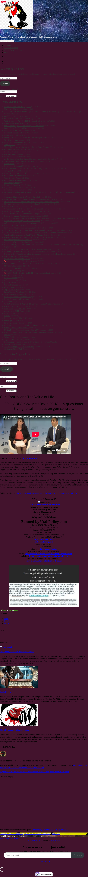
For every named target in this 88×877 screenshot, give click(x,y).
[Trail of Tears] (19, 687)
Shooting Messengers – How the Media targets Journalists (27, 137)
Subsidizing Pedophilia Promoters (18, 240)
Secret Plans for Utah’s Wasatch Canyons (20, 128)
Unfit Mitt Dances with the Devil (17, 297)
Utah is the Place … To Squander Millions (21, 325)
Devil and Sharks (11, 190)
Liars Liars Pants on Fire (14, 225)
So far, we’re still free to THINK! (17, 259)
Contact (7, 52)
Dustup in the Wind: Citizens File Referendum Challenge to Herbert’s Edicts (35, 254)
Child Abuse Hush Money (14, 175)
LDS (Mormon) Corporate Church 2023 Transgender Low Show (30, 168)
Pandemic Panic (10, 313)
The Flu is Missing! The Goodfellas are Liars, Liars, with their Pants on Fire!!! (35, 218)
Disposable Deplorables (14, 256)
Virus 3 (7, 316)
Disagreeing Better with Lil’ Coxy (17, 123)
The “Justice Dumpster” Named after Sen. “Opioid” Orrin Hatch (30, 230)
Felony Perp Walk (11, 135)
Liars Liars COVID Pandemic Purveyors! (20, 228)
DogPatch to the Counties (14, 130)
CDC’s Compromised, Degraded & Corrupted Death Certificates (30, 304)
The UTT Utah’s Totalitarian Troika (14, 730)
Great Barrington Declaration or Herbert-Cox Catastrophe (28, 237)
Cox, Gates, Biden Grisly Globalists (18, 118)
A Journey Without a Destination (17, 242)
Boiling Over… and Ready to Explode (19, 216)
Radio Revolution (11, 152)
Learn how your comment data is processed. (50, 829)
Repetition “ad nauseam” (14, 187)
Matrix (7, 335)
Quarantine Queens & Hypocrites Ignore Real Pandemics (27, 263)
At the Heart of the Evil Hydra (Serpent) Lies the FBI (25, 159)
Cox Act (7, 275)
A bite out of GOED (12, 311)
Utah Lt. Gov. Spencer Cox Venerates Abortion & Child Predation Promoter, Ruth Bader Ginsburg (43, 244)
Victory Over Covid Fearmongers (17, 268)
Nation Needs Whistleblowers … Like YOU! (21, 330)
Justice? (7, 282)
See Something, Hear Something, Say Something (24, 125)
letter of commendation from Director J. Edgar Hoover (48, 554)
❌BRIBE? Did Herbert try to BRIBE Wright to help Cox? (27, 273)
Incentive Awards (11, 318)
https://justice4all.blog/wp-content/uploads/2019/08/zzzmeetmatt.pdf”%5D (47, 493)
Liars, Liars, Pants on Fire (14, 308)
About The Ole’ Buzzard (14, 50)
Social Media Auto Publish (35, 840)
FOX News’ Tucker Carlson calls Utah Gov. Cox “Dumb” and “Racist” (31, 202)
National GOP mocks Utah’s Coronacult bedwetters (25, 251)
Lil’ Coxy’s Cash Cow (12, 185)
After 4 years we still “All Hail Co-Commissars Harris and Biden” (30, 232)
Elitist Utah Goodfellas (13, 206)
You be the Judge (11, 285)
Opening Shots (10, 154)
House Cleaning (10, 323)
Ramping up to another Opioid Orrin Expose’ (22, 342)
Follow (5, 83)
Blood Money (9, 164)
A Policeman (9, 280)
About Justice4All (11, 48)
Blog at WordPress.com (9, 838)
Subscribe (6, 369)
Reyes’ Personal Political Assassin (17, 299)
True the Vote (9, 178)
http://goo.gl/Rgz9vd (48, 549)
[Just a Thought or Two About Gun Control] (6, 647)
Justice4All (4, 33)
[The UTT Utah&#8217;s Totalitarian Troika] (19, 725)
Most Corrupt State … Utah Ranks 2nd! (20, 211)
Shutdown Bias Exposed (14, 266)
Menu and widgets (7, 41)
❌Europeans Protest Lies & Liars (18, 261)
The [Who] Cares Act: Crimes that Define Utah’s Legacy (26, 147)
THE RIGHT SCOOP (29, 458)
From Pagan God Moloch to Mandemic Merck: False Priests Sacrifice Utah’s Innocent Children (42, 192)
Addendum (8, 301)
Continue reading (44, 861)
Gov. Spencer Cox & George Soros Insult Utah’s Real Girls (27, 209)
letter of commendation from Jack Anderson (48, 556)
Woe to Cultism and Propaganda (17, 106)
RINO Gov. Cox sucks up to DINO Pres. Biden (22, 221)
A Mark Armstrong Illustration (44, 504)
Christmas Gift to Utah (13, 349)
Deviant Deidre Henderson (15, 133)
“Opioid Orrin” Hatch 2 (13, 339)
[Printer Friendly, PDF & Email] (9, 610)
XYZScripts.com (55, 840)
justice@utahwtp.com (44, 542)
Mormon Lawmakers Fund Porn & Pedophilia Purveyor (27, 204)
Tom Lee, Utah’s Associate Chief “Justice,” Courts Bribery (27, 235)
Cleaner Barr (9, 287)
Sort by (3, 96)
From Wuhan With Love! (14, 292)
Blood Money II (10, 156)
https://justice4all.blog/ (44, 539)
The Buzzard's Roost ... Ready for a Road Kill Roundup (48, 772)
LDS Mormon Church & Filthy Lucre (19, 173)
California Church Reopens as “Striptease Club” (23, 223)
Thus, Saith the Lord (12, 171)
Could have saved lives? (14, 116)
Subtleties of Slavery (12, 270)
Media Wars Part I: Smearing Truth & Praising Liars (25, 249)
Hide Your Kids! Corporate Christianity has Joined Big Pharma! (29, 199)
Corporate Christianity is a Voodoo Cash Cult (22, 197)
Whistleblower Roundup (14, 294)
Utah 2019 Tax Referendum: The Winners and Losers (26, 332)
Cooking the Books (11, 320)
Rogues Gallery (10, 278)
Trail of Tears (9, 145)
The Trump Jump (11, 140)
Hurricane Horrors (12, 109)
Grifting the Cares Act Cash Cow (17, 149)
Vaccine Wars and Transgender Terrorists (21, 161)
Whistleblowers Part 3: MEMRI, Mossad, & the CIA (24, 121)
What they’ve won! (12, 344)
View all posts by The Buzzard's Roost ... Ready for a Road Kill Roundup (43, 766)
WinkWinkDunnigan (12, 337)
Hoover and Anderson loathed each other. (44, 561)
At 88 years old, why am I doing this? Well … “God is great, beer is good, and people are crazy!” (43, 111)
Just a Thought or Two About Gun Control (17, 651)
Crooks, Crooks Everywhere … (16, 327)
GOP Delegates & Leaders (14, 306)
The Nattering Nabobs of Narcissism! (19, 346)
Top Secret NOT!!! (11, 289)
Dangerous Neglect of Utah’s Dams (18, 142)
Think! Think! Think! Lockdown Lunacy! (20, 213)
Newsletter (8, 45)
